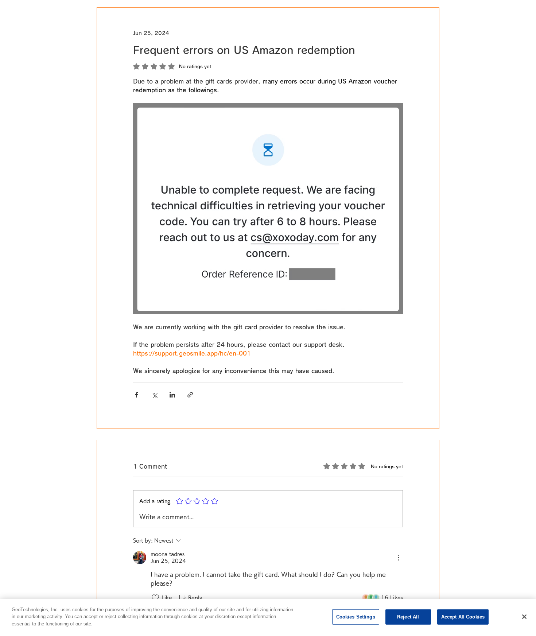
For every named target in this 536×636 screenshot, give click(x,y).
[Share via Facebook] (136, 394)
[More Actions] (398, 557)
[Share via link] (190, 394)
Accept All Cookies (463, 617)
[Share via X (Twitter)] (154, 394)
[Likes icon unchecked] (155, 597)
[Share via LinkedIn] (172, 394)
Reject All (408, 617)
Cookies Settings (355, 617)
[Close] (524, 617)
